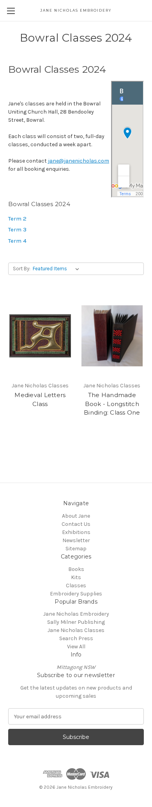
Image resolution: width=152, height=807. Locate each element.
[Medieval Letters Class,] (40, 335)
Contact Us (76, 524)
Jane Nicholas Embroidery (76, 614)
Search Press (76, 638)
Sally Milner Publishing (76, 622)
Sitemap (76, 548)
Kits (76, 577)
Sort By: (21, 268)
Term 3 (17, 229)
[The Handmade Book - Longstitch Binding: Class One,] (112, 335)
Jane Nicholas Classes (76, 630)
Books (76, 569)
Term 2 (17, 218)
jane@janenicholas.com (78, 161)
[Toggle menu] (10, 10)
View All (76, 646)
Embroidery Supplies (76, 593)
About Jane (76, 516)
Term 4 (17, 240)
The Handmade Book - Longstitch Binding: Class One (112, 403)
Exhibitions (76, 532)
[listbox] (57, 269)
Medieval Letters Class (39, 399)
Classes (76, 585)
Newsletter (76, 540)
